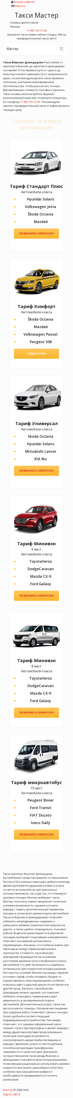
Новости (19, 6)
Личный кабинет (24, 2)
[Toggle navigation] (61, 48)
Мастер (12, 48)
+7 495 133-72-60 (30, 102)
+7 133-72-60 (36, 30)
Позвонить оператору (36, 233)
